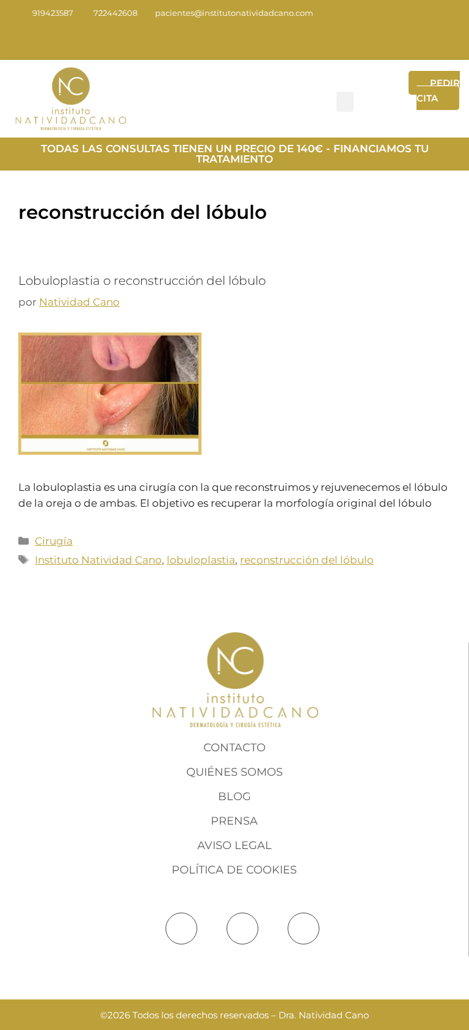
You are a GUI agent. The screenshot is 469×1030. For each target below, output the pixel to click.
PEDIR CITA (438, 91)
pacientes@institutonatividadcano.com (234, 13)
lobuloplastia (201, 560)
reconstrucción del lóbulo (307, 560)
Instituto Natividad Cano (98, 560)
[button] (345, 102)
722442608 (115, 13)
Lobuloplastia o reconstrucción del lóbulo (142, 280)
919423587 (52, 13)
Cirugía (54, 541)
